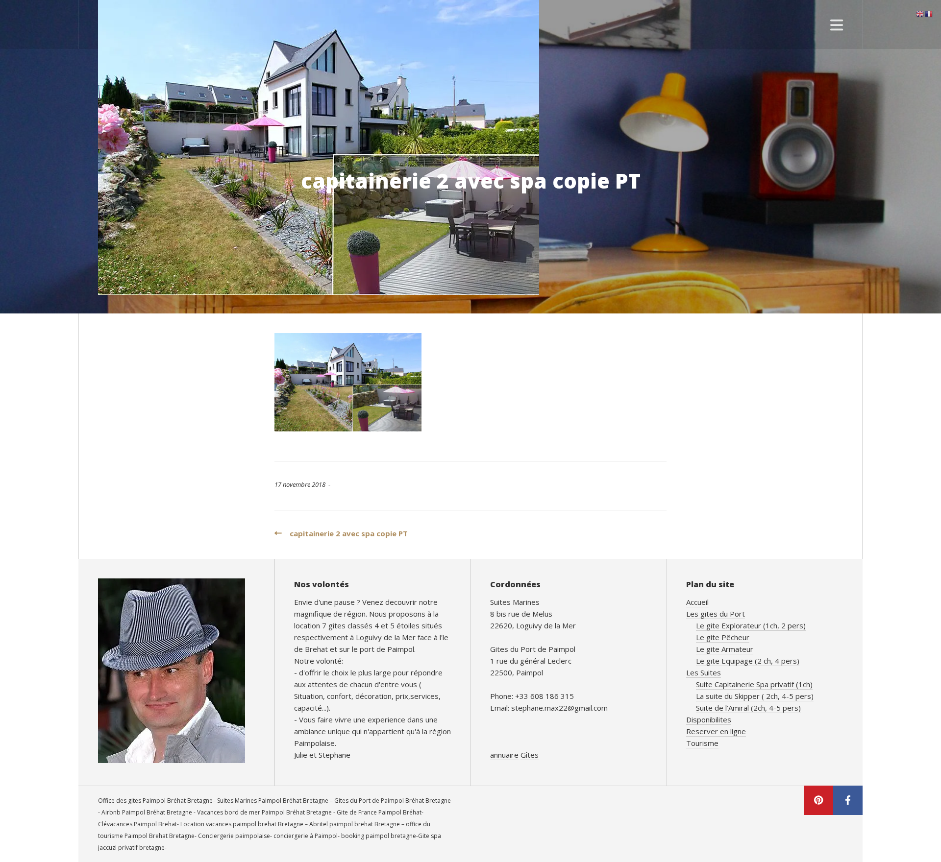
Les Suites (703, 672)
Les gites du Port (715, 614)
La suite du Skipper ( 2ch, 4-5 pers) (755, 696)
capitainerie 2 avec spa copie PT (345, 533)
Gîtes (529, 755)
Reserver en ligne (716, 731)
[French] (929, 13)
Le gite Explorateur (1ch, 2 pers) (751, 625)
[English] (920, 13)
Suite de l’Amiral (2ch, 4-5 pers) (748, 708)
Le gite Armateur (724, 649)
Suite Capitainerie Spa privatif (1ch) (754, 684)
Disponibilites (708, 719)
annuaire (504, 755)
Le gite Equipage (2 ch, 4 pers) (747, 661)
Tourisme (702, 743)
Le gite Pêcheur (722, 637)
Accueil (697, 602)
